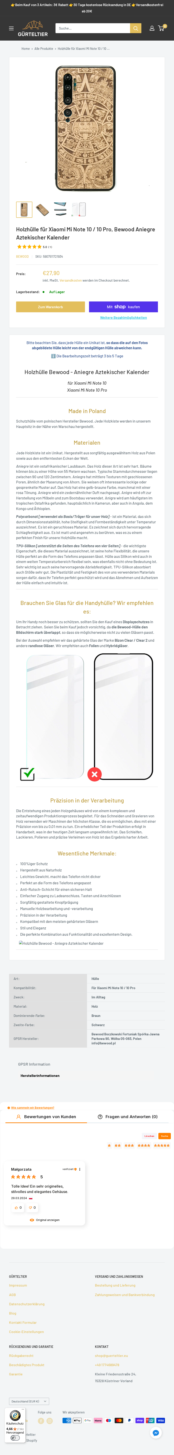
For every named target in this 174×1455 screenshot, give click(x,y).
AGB (12, 1294)
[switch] (15, 1438)
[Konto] (152, 28)
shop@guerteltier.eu (111, 1355)
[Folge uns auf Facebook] (41, 1421)
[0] (161, 28)
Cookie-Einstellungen (26, 1331)
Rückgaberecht (21, 1355)
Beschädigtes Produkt (26, 1365)
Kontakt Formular (23, 1322)
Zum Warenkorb (50, 307)
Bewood (22, 256)
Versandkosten (71, 280)
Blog (12, 1313)
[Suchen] (135, 28)
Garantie (16, 1374)
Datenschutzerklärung (27, 1304)
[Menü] (23, 1410)
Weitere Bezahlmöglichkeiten (123, 317)
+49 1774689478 (107, 1365)
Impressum (18, 1285)
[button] (8, 1107)
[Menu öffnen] (11, 28)
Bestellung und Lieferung (115, 1285)
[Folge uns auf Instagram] (49, 1421)
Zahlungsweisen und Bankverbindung (125, 1294)
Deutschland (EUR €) (25, 1401)
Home (26, 49)
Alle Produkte (43, 49)
